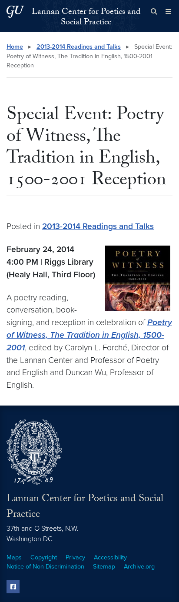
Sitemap (104, 566)
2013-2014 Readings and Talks (78, 46)
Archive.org (139, 566)
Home (15, 46)
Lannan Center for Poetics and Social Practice (86, 17)
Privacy (75, 557)
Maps (14, 557)
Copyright (43, 557)
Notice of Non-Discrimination (45, 566)
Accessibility (110, 557)
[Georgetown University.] (15, 11)
